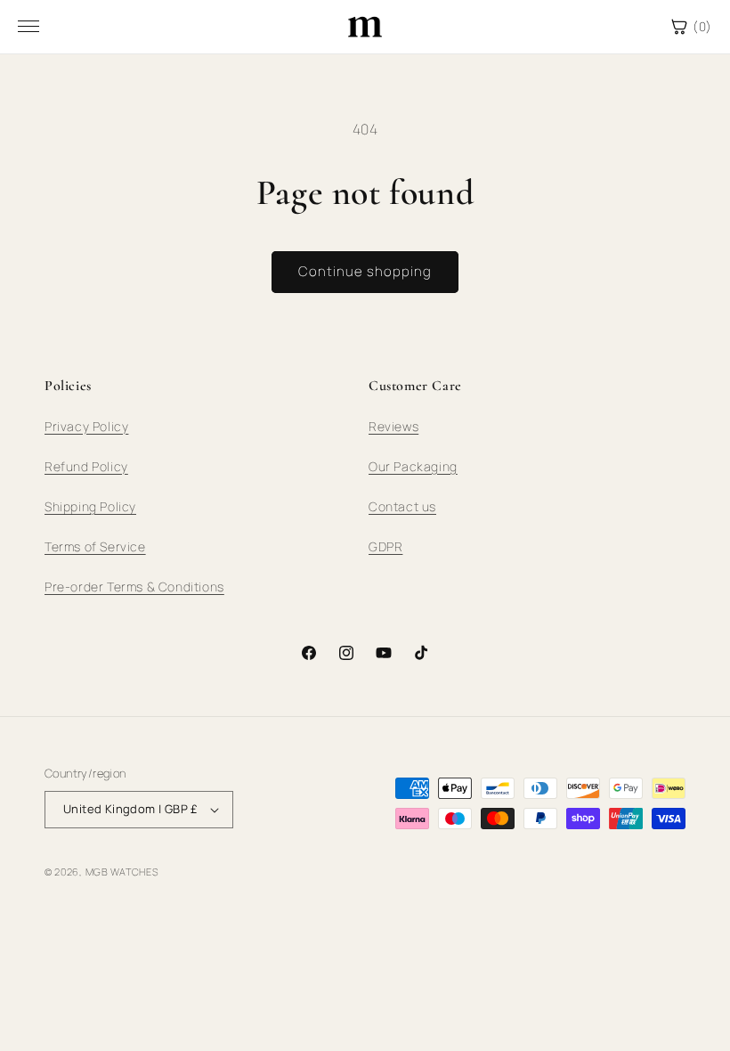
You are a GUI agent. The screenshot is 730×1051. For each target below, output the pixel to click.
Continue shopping (365, 271)
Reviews (393, 426)
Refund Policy (86, 466)
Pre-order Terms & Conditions (134, 586)
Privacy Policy (86, 426)
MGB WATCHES (121, 871)
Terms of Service (95, 546)
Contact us (402, 506)
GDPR (385, 546)
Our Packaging (413, 466)
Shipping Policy (90, 506)
